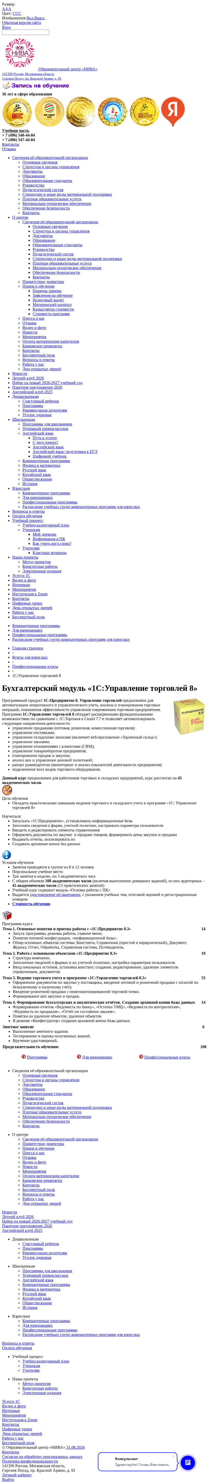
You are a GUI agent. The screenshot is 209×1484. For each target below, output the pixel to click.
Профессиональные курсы (35, 666)
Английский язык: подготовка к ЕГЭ (65, 451)
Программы (32, 405)
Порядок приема (47, 291)
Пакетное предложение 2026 (37, 387)
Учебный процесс (27, 520)
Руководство (33, 185)
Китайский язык (36, 474)
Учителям (31, 548)
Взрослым (21, 488)
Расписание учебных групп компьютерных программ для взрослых (81, 507)
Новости (29, 332)
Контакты (10, 144)
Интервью (21, 585)
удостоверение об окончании (55, 894)
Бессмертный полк (38, 355)
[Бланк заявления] (36, 89)
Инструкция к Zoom (29, 594)
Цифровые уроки (27, 603)
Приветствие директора (43, 281)
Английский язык (38, 433)
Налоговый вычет (48, 300)
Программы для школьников (47, 424)
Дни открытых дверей (41, 369)
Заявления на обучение (53, 295)
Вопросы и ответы (38, 360)
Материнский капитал (52, 304)
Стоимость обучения (31, 904)
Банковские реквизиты (42, 346)
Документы (32, 171)
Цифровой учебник (50, 456)
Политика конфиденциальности (30, 1461)
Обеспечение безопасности (46, 208)
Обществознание (37, 479)
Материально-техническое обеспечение (56, 203)
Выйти (8, 1479)
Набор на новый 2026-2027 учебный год (47, 383)
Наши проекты (25, 557)
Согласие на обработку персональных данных (42, 1456)
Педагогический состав (42, 190)
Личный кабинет (17, 1475)
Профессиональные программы (49, 502)
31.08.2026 (75, 1447)
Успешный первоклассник (45, 428)
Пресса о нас (33, 318)
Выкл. (39, 18)
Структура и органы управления (50, 167)
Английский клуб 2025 (32, 392)
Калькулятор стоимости (53, 309)
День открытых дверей (32, 608)
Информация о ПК (49, 539)
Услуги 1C (21, 575)
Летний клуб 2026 (28, 378)
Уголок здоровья (36, 415)
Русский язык (34, 470)
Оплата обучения (27, 516)
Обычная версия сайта (21, 22)
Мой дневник (44, 534)
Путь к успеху (45, 438)
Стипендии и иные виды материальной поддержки (67, 194)
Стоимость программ (51, 314)
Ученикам (31, 530)
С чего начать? (45, 442)
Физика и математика (41, 465)
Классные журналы (50, 552)
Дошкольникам (25, 396)
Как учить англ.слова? (52, 543)
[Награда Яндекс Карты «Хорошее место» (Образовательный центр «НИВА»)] (173, 126)
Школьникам (23, 419)
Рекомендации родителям (44, 410)
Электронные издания (41, 571)
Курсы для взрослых (30, 657)
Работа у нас (33, 364)
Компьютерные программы (46, 461)
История (29, 484)
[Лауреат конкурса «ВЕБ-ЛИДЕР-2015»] (49, 126)
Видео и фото (34, 327)
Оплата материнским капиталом (50, 341)
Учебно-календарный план (45, 525)
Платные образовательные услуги (52, 199)
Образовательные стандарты (47, 180)
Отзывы (9, 149)
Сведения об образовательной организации (50, 157)
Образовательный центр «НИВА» (50, 73)
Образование (33, 176)
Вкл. (30, 18)
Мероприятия (34, 337)
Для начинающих (37, 497)
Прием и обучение (38, 286)
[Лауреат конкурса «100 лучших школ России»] (17, 126)
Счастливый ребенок (40, 401)
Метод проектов (36, 562)
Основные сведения (39, 162)
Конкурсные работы (40, 566)
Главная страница (27, 648)
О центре (20, 217)
